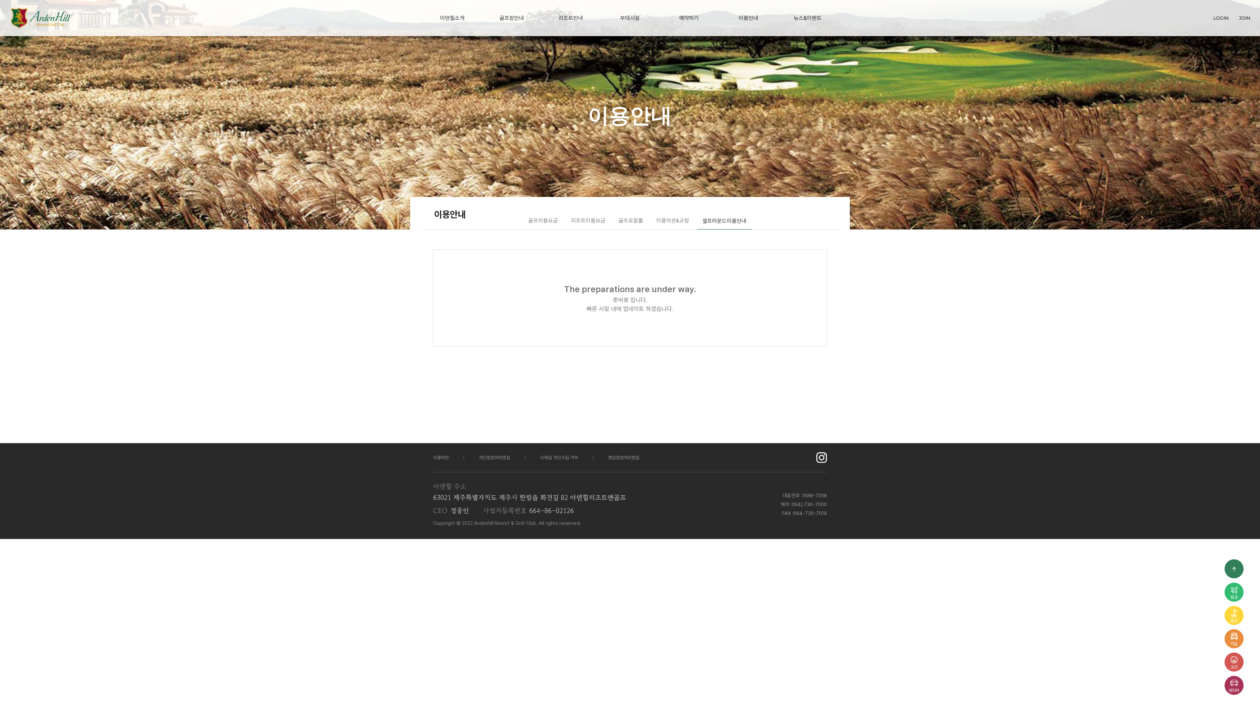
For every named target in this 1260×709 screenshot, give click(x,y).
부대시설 (630, 18)
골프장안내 (511, 18)
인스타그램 (821, 457)
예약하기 (689, 18)
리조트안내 (570, 18)
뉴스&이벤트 (808, 18)
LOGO (40, 18)
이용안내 (748, 18)
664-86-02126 (551, 511)
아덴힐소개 (452, 18)
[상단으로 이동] (1234, 568)
